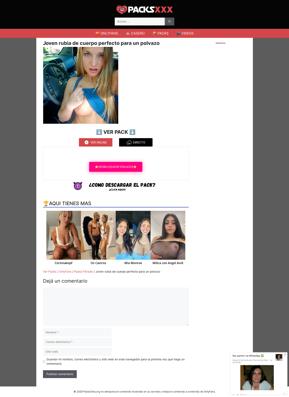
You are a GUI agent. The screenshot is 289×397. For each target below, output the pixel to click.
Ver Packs (49, 271)
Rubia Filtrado (83, 271)
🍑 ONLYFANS (106, 33)
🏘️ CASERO (135, 33)
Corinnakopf (63, 263)
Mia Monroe (133, 263)
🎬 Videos (185, 33)
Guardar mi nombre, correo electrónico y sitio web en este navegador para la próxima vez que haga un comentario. (115, 361)
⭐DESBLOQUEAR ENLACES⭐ (116, 166)
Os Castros (98, 263)
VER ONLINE (98, 142)
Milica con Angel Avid (168, 263)
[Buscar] (169, 22)
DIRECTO (139, 142)
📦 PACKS (160, 33)
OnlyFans (65, 271)
